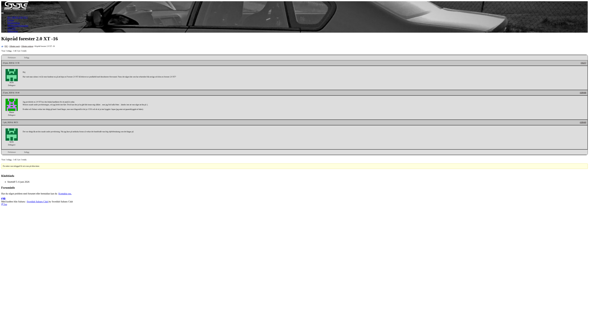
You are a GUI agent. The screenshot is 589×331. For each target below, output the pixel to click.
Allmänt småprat (27, 46)
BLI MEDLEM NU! (17, 17)
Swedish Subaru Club (38, 201)
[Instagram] (4, 199)
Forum (10, 20)
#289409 (583, 122)
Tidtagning (12, 31)
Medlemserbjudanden (17, 25)
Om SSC (11, 28)
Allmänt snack (14, 46)
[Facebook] (2, 199)
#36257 (583, 63)
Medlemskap (13, 23)
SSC (6, 46)
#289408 (583, 93)
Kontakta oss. (65, 193)
